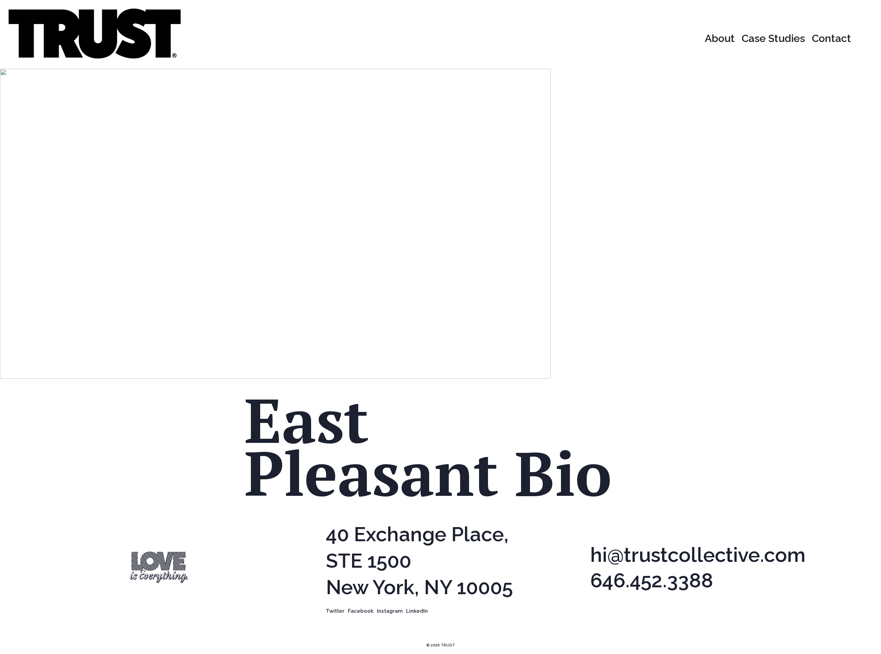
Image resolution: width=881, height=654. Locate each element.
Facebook (360, 611)
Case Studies (773, 38)
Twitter (335, 611)
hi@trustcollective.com (698, 555)
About (720, 38)
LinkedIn (417, 611)
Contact (831, 38)
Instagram (390, 611)
